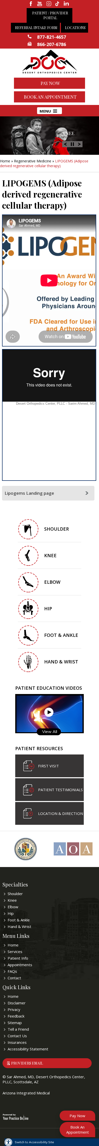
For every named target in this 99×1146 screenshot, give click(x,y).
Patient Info (18, 958)
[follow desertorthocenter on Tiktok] (57, 4)
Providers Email (27, 1063)
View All (49, 731)
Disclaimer (17, 1002)
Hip (48, 609)
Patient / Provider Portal (50, 15)
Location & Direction (60, 813)
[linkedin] (66, 4)
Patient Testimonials (60, 789)
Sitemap (15, 1022)
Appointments (20, 964)
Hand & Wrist (61, 662)
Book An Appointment (50, 97)
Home (5, 161)
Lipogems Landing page (29, 493)
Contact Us (17, 1035)
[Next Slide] (79, 143)
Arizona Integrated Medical (26, 1092)
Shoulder (56, 529)
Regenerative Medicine (32, 161)
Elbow (52, 582)
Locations (75, 27)
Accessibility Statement (28, 1048)
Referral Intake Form (36, 27)
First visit (48, 765)
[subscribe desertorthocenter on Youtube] (40, 4)
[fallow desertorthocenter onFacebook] (31, 4)
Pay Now (50, 83)
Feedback (16, 1016)
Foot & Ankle (61, 635)
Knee (68, 133)
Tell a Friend (18, 1029)
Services (15, 951)
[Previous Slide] (65, 143)
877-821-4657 (51, 37)
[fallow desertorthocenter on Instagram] (48, 4)
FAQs (12, 971)
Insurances (17, 1042)
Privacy (14, 1009)
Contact (14, 977)
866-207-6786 (51, 44)
